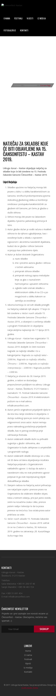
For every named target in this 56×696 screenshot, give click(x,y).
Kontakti (24, 30)
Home (28, 650)
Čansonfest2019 (30, 85)
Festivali (18, 18)
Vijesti (30, 18)
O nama (7, 18)
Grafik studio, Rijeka (29, 687)
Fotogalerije (10, 30)
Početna (17, 85)
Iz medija (41, 18)
